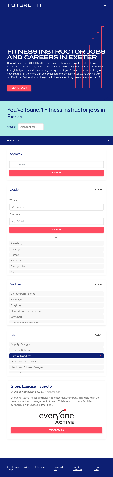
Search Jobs (19, 88)
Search (56, 172)
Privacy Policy (97, 468)
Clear (98, 189)
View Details (56, 430)
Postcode (15, 214)
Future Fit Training (21, 467)
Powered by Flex (59, 468)
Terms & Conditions (77, 468)
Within (13, 199)
